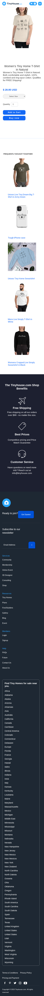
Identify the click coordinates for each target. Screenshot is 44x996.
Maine (7, 799)
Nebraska (9, 839)
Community (6, 560)
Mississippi (9, 827)
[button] (33, 3)
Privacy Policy (26, 973)
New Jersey (10, 851)
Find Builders (7, 608)
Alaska (8, 699)
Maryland (9, 803)
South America (11, 902)
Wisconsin (9, 958)
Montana (9, 835)
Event (4, 623)
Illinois (7, 771)
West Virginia (11, 954)
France (8, 755)
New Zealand (11, 866)
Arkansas (9, 707)
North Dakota (11, 874)
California (9, 719)
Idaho (7, 767)
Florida (8, 751)
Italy (6, 783)
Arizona (8, 703)
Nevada (8, 843)
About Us (6, 668)
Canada (8, 723)
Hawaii (8, 763)
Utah (7, 938)
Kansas (8, 787)
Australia (9, 715)
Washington (10, 950)
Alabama (9, 695)
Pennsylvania (11, 894)
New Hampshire (12, 847)
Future (4, 658)
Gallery (5, 613)
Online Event (7, 570)
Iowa (7, 779)
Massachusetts (11, 807)
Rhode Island (11, 898)
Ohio (7, 882)
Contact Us (6, 663)
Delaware (9, 743)
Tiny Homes (7, 597)
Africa (7, 691)
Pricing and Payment (10, 978)
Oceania (8, 878)
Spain (7, 914)
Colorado (9, 735)
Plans (4, 603)
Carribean (9, 727)
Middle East (10, 819)
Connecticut (10, 739)
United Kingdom (12, 926)
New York (9, 862)
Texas (7, 922)
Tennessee (9, 918)
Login (4, 635)
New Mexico (10, 855)
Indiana (8, 775)
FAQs (4, 652)
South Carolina (11, 906)
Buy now (14, 118)
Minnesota (9, 823)
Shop (4, 585)
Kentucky (9, 791)
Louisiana (9, 795)
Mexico (8, 811)
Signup (5, 640)
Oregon (8, 890)
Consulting (6, 580)
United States (11, 930)
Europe (8, 747)
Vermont (8, 942)
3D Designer (7, 575)
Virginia (8, 946)
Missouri (8, 831)
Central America (12, 731)
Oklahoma (9, 886)
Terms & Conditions (10, 973)
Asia (7, 711)
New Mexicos (11, 858)
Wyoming (9, 962)
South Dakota (11, 910)
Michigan (9, 815)
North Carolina (11, 870)
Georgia (8, 759)
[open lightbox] (22, 27)
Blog (4, 618)
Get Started (25, 514)
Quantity (6, 104)
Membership (7, 565)
